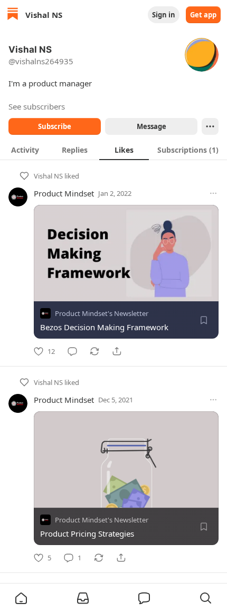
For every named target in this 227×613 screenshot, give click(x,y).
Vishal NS (48, 176)
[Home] (12, 15)
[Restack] (94, 351)
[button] (21, 598)
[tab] (25, 149)
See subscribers (36, 106)
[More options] (213, 193)
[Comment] (72, 351)
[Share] (117, 351)
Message (151, 126)
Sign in (163, 14)
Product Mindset (64, 193)
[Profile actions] (210, 126)
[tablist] (113, 149)
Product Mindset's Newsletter (101, 313)
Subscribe (54, 126)
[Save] (203, 320)
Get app (203, 14)
